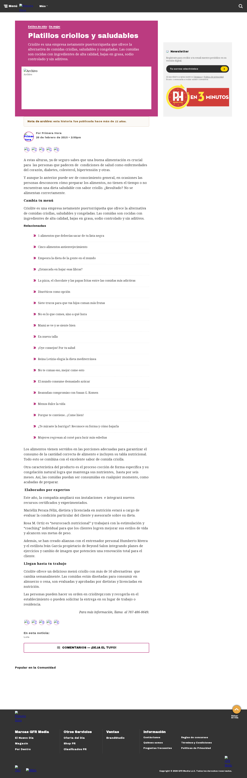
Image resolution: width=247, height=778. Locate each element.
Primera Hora (52, 133)
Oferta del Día (74, 738)
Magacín (21, 743)
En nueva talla (48, 337)
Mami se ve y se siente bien (56, 325)
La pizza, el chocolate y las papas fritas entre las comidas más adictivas (86, 280)
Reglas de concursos (194, 737)
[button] (34, 149)
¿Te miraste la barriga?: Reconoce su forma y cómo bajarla (78, 426)
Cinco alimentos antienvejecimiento (62, 247)
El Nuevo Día (24, 738)
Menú (13, 6)
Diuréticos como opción (54, 292)
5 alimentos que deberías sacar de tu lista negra (71, 236)
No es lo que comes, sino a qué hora (62, 314)
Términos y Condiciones (196, 742)
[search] (241, 6)
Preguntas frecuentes (157, 748)
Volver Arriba (234, 716)
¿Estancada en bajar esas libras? (60, 269)
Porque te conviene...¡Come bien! (61, 415)
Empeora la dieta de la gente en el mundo (67, 258)
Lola (26, 637)
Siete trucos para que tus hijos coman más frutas (71, 303)
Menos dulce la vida (51, 404)
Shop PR (70, 743)
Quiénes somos (153, 742)
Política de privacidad (213, 77)
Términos (197, 77)
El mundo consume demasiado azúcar (64, 381)
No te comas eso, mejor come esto (61, 370)
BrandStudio (115, 738)
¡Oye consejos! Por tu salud (56, 348)
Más (42, 6)
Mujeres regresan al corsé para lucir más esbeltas (72, 437)
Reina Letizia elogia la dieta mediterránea (67, 359)
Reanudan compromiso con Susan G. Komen (68, 393)
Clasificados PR (75, 749)
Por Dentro (23, 749)
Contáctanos (151, 737)
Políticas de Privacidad (196, 748)
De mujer (54, 26)
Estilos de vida (37, 26)
